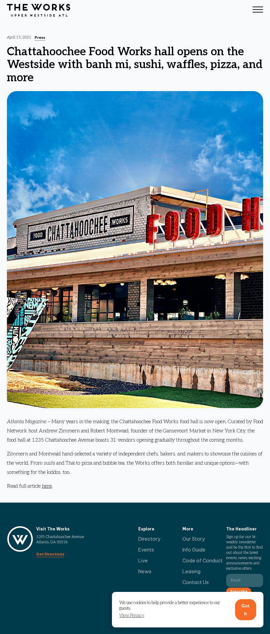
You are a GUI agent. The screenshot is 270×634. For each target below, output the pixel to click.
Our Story (193, 539)
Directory (149, 539)
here (47, 486)
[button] (131, 616)
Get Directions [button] (50, 554)
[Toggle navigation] (258, 10)
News (144, 571)
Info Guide (193, 550)
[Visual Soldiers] (38, 10)
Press (40, 37)
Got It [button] (245, 609)
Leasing (191, 571)
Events (146, 550)
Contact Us (195, 582)
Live (143, 560)
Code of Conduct (202, 560)
